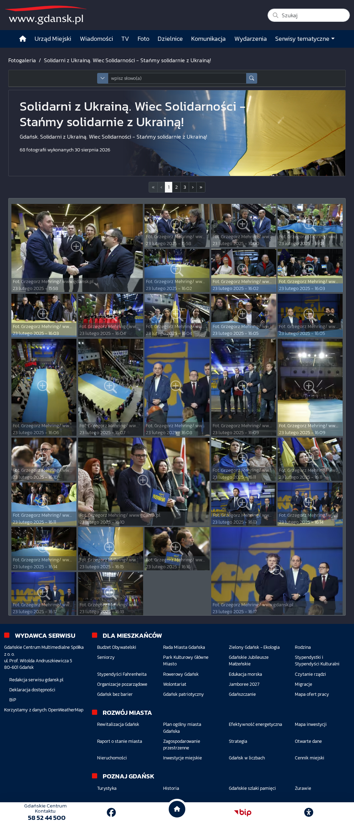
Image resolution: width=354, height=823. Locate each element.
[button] (193, 187)
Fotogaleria (22, 60)
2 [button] (176, 187)
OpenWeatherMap (65, 710)
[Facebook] (111, 812)
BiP (12, 699)
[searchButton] (251, 78)
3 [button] (185, 187)
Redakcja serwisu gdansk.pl (36, 679)
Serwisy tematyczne (302, 38)
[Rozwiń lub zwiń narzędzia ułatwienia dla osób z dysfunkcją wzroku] (308, 812)
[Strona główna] (22, 39)
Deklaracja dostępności (32, 689)
